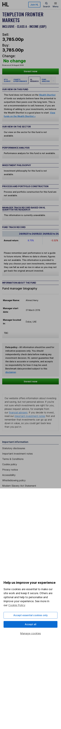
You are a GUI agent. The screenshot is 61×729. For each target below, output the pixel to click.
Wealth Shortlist (47, 95)
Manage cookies (30, 633)
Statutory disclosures (13, 448)
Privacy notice (10, 469)
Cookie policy (9, 464)
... (53, 80)
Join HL (34, 4)
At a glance (7, 80)
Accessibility (9, 475)
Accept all (30, 624)
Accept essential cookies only (30, 615)
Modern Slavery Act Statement (19, 485)
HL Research (34, 80)
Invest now (30, 71)
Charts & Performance (20, 80)
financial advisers (18, 412)
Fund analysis (46, 80)
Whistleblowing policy (14, 480)
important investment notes (30, 416)
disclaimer (10, 372)
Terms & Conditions (13, 458)
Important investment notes (17, 453)
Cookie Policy (16, 605)
